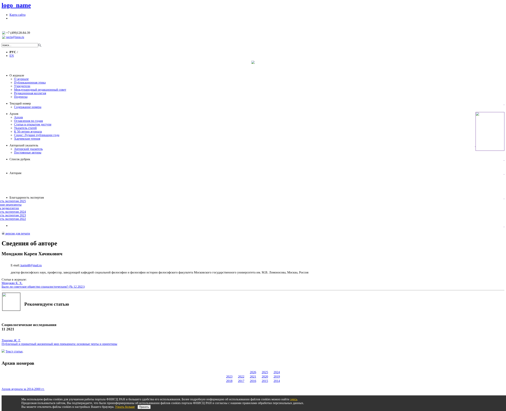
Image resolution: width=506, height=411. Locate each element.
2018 (229, 381)
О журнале (16, 75)
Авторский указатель (23, 145)
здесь (293, 399)
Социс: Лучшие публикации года (36, 135)
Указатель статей (25, 128)
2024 (277, 372)
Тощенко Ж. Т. (11, 340)
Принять (144, 406)
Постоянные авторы (27, 152)
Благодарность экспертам (26, 197)
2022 (241, 376)
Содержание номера (27, 107)
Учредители (22, 86)
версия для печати (17, 233)
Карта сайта (17, 14)
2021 (253, 376)
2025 (265, 372)
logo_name (16, 5)
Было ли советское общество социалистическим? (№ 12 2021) (43, 286)
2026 (253, 372)
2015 (265, 381)
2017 (241, 381)
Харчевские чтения (27, 138)
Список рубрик (19, 159)
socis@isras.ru (15, 37)
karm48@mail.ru (31, 265)
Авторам (15, 173)
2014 (277, 381)
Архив (13, 113)
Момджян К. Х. (12, 283)
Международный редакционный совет (40, 89)
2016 (253, 381)
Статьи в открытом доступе (32, 124)
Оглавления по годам (28, 121)
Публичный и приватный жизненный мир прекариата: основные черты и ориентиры (59, 344)
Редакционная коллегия (30, 93)
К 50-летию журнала (28, 131)
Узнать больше (125, 406)
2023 (229, 376)
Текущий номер (20, 103)
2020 (265, 376)
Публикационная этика (30, 82)
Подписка (20, 96)
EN (11, 55)
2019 (277, 376)
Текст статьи (14, 351)
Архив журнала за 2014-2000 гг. (23, 389)
